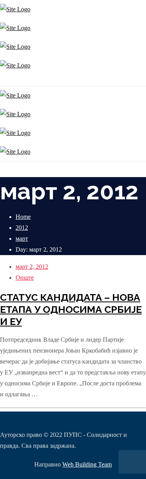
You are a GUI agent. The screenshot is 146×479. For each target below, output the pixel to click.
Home (23, 216)
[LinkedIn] (7, 80)
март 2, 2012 (32, 266)
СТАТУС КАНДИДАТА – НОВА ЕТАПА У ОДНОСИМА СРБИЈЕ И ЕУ (71, 309)
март (22, 238)
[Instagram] (1, 80)
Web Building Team (87, 464)
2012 (22, 227)
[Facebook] (3, 80)
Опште (25, 277)
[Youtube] (5, 80)
